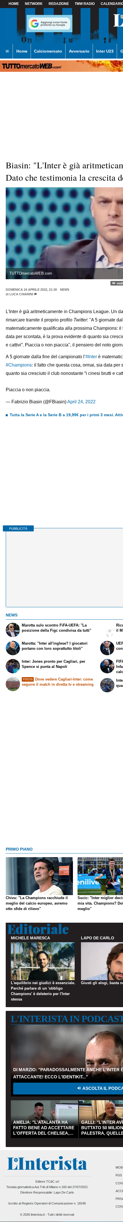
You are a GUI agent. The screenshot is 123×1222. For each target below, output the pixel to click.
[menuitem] (7, 51)
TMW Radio (85, 3)
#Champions (19, 365)
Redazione (59, 3)
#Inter (91, 356)
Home (14, 3)
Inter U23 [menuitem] (105, 51)
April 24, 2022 (81, 401)
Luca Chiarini (21, 294)
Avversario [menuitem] (79, 51)
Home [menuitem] (21, 51)
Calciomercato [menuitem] (48, 51)
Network (34, 3)
